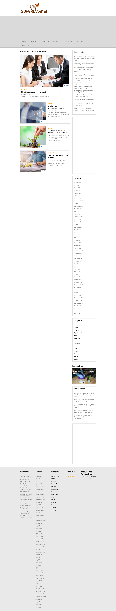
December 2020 (78, 298)
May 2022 (77, 272)
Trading (76, 359)
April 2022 (77, 274)
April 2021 (77, 292)
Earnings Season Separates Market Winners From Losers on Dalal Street (84, 75)
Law (75, 346)
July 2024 (76, 232)
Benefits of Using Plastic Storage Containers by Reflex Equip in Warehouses (83, 80)
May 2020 (77, 313)
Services (76, 356)
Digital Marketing (78, 333)
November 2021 (78, 285)
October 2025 (78, 203)
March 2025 (77, 214)
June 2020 (77, 311)
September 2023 (78, 258)
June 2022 (77, 269)
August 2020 (77, 306)
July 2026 (76, 185)
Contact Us (25, 45)
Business (44, 41)
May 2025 (77, 211)
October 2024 (78, 224)
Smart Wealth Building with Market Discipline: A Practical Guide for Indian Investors (84, 110)
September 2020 (78, 303)
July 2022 (76, 266)
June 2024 (77, 235)
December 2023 (78, 251)
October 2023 (78, 256)
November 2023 (78, 253)
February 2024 (78, 245)
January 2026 (77, 198)
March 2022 (77, 277)
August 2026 (77, 182)
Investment (77, 343)
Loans (50, 128)
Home (24, 41)
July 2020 (76, 308)
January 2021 (77, 295)
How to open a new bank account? (34, 92)
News (75, 354)
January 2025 (77, 219)
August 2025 (77, 209)
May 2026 (77, 188)
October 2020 (78, 300)
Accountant (77, 325)
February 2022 (78, 279)
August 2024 (77, 230)
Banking (33, 41)
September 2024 (78, 227)
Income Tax (68, 41)
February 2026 (78, 196)
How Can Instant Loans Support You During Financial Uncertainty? (83, 95)
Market (76, 351)
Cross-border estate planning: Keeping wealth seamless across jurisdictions (84, 100)
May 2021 (76, 290)
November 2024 (78, 222)
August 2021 (77, 287)
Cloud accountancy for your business (58, 156)
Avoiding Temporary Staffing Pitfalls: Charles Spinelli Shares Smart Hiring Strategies (84, 69)
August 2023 (77, 261)
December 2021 (78, 282)
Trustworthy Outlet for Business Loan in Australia (58, 132)
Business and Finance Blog (86, 473)
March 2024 (77, 243)
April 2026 (77, 190)
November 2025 (78, 201)
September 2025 (78, 206)
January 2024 (77, 248)
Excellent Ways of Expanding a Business (56, 107)
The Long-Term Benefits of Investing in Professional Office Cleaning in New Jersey (84, 58)
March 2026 (77, 193)
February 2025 (78, 217)
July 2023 (76, 264)
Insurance (80, 41)
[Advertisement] (58, 28)
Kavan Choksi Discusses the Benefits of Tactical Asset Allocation (84, 64)
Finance (55, 41)
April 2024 (77, 240)
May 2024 (77, 237)
